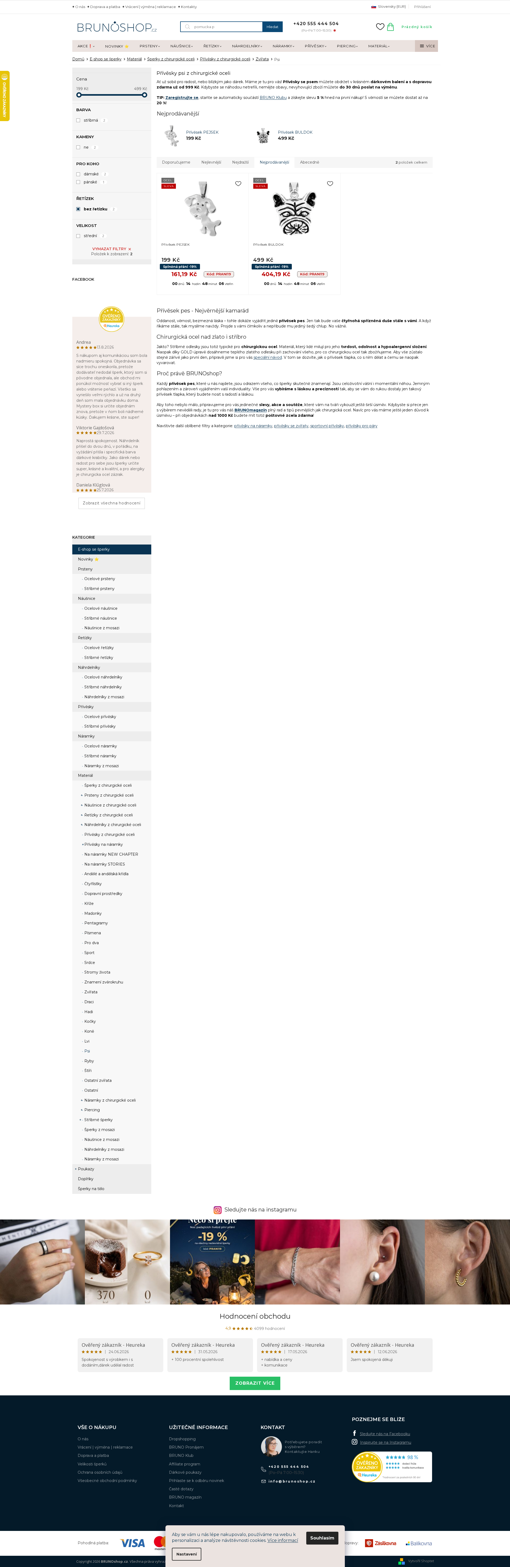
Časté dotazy (181, 1489)
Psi (86, 1051)
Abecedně (309, 162)
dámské (95, 174)
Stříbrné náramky (99, 756)
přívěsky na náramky (253, 425)
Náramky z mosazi (101, 765)
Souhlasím (322, 1538)
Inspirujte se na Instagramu (385, 1442)
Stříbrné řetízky (98, 657)
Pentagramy (95, 923)
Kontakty (189, 7)
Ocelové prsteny (99, 578)
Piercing (91, 1109)
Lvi (86, 1041)
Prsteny (85, 569)
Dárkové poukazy (185, 1472)
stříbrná (94, 120)
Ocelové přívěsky (99, 716)
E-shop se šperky (94, 549)
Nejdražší (240, 162)
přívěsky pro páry (361, 425)
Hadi (88, 1011)
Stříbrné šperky (98, 1119)
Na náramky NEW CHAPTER (110, 854)
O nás (80, 7)
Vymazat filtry (109, 248)
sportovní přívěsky (327, 425)
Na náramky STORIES (104, 864)
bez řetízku (99, 209)
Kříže (88, 903)
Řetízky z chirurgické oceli (108, 815)
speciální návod (268, 357)
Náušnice (86, 598)
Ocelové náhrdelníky (102, 677)
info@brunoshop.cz (292, 1481)
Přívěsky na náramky (103, 844)
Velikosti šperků (92, 1464)
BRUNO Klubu (273, 97)
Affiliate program (184, 1464)
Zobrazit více (255, 1383)
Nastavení (186, 1554)
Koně (88, 1031)
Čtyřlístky (92, 883)
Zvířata (90, 992)
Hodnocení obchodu (255, 1316)
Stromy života (96, 972)
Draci (88, 1001)
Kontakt (176, 1505)
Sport (89, 952)
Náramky (86, 736)
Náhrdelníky (89, 667)
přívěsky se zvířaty (291, 425)
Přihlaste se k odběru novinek (196, 1480)
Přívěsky (86, 706)
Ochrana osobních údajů (100, 1472)
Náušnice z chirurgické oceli (109, 805)
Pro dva (91, 942)
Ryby (88, 1061)
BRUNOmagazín (251, 410)
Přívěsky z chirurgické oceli (109, 834)
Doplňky (85, 1178)
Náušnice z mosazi (101, 628)
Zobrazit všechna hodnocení (111, 503)
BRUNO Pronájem (186, 1447)
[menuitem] (86, 46)
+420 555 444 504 (289, 1467)
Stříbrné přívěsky (99, 726)
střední (94, 235)
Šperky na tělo (91, 1188)
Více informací (282, 1540)
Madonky (92, 913)
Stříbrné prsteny (99, 588)
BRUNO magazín (185, 1497)
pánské (94, 182)
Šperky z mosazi (99, 1129)
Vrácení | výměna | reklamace (150, 7)
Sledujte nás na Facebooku (385, 1433)
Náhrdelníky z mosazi (103, 696)
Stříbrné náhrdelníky (102, 687)
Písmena (92, 933)
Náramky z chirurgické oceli (109, 1100)
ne (90, 147)
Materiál (85, 775)
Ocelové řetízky (98, 647)
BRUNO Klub (181, 1455)
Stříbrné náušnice (100, 618)
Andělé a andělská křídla (106, 873)
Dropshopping (182, 1439)
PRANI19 (219, 274)
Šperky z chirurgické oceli (107, 785)
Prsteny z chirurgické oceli (108, 795)
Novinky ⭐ (88, 559)
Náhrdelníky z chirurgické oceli (112, 824)
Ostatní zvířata (97, 1080)
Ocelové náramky (100, 746)
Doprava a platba (105, 7)
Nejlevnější (211, 162)
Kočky (89, 1021)
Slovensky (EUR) (391, 6)
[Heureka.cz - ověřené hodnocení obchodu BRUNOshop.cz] (392, 1467)
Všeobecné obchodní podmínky (107, 1480)
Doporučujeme (176, 162)
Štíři (87, 1070)
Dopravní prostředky (102, 893)
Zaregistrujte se (181, 97)
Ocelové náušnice (100, 608)
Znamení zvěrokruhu (103, 982)
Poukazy (86, 1169)
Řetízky (85, 637)
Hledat (272, 27)
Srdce (89, 962)
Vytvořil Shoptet (421, 1560)
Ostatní (90, 1090)
